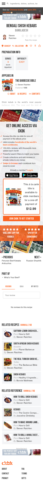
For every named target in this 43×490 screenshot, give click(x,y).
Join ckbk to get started (21, 218)
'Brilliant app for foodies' (11, 234)
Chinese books (17, 9)
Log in (30, 170)
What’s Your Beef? (12, 277)
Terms (24, 473)
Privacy (5, 478)
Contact (5, 473)
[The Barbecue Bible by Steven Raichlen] (13, 189)
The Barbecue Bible (25, 81)
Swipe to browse (10, 163)
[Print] (26, 46)
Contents (36, 93)
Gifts (24, 478)
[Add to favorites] (31, 46)
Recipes (23, 93)
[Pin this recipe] (35, 46)
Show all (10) (26, 324)
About (12, 93)
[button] (8, 3)
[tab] (8, 286)
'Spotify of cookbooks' (32, 234)
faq (23, 468)
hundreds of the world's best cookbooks (20, 143)
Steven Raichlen (12, 36)
